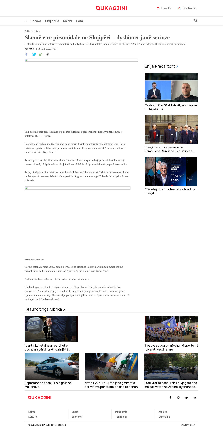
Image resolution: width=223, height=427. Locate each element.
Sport (75, 411)
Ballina (28, 31)
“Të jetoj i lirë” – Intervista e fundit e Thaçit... (170, 191)
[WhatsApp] (40, 54)
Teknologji (121, 416)
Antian (31, 49)
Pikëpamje (121, 411)
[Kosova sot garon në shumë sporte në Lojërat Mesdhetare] (171, 329)
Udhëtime (164, 416)
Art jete (163, 411)
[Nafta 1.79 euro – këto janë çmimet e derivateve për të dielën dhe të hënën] (112, 366)
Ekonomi (77, 416)
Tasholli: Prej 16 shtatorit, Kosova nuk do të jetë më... (171, 107)
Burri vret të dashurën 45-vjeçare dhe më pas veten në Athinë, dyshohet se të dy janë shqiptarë (170, 385)
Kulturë (32, 416)
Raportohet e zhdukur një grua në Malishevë (48, 385)
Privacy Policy (188, 424)
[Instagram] (178, 397)
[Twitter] (33, 54)
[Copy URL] (47, 54)
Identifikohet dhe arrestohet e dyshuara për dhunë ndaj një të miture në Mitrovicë (46, 347)
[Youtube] (195, 397)
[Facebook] (26, 54)
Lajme (37, 31)
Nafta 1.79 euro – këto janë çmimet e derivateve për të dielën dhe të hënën (111, 385)
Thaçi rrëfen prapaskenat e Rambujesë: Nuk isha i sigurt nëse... (170, 149)
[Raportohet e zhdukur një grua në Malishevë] (52, 366)
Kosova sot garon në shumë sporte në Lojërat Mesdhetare (171, 347)
